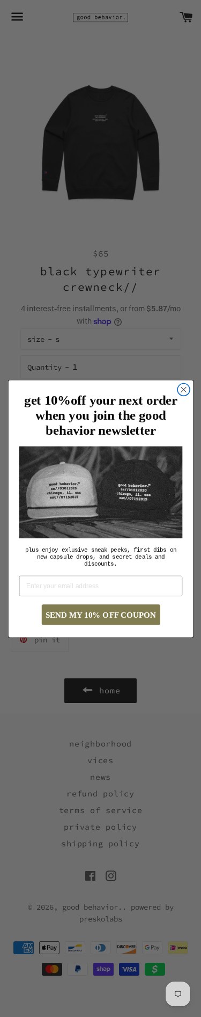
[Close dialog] (183, 389)
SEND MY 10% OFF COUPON (101, 614)
